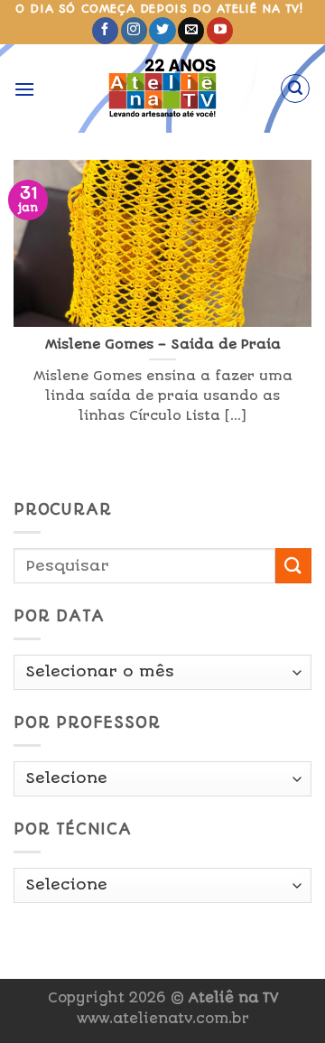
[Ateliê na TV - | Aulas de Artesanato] (163, 88)
